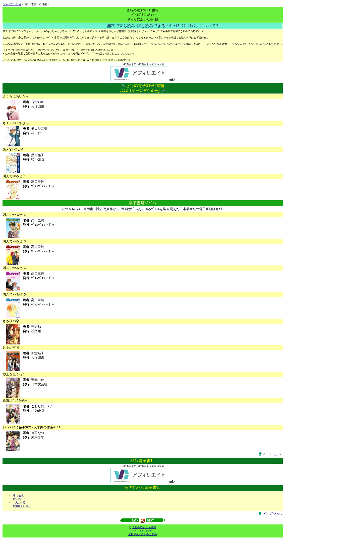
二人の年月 (19, 502)
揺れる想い (19, 495)
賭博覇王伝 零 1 (22, 506)
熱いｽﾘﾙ (17, 499)
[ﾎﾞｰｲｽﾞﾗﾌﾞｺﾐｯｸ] (12, 4)
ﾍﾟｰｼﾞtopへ (272, 454)
